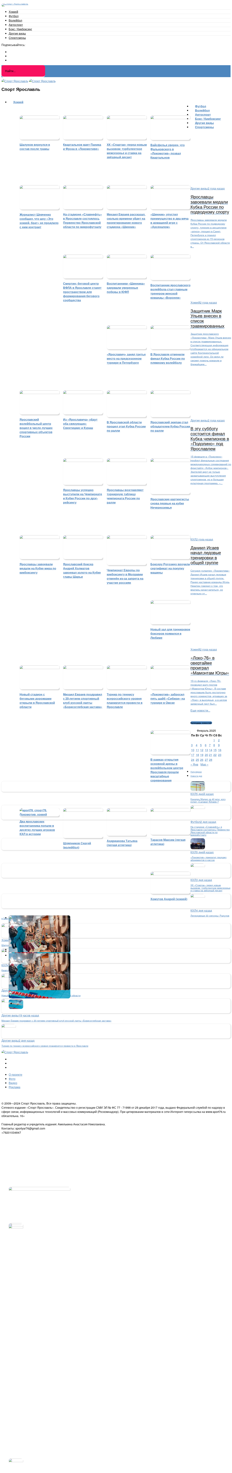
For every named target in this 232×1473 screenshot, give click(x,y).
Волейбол (15, 20)
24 (192, 760)
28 (210, 760)
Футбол (13, 16)
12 (201, 750)
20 (206, 755)
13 (206, 750)
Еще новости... (200, 710)
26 (201, 760)
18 (197, 755)
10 (192, 750)
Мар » (204, 764)
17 (192, 755)
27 (206, 760)
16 (219, 750)
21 (210, 755)
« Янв (194, 764)
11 (197, 750)
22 (215, 755)
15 (215, 750)
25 (197, 760)
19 (201, 755)
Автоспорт (16, 25)
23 (219, 755)
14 (210, 750)
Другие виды (17, 33)
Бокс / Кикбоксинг (20, 29)
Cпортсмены (17, 38)
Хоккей (13, 12)
